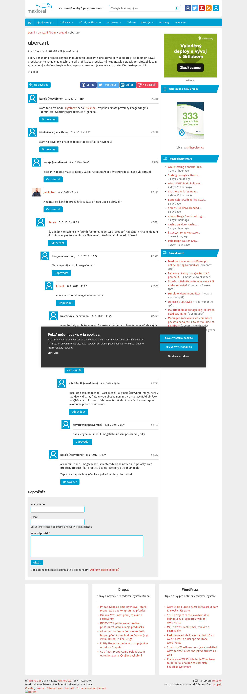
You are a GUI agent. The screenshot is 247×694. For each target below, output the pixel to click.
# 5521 (154, 222)
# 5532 (154, 454)
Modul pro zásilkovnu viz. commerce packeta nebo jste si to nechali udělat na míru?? (191, 322)
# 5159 (154, 162)
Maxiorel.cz (64, 680)
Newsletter (180, 22)
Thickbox (90, 108)
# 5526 (154, 286)
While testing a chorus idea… (185, 167)
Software (65, 22)
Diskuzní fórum (47, 32)
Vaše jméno (38, 504)
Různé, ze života (88, 22)
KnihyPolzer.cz (195, 147)
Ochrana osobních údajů (91, 688)
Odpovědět (41, 84)
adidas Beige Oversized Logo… (186, 216)
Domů (29, 22)
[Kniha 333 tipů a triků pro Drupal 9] (190, 120)
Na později (149, 84)
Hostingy (164, 22)
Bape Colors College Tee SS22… (187, 199)
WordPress (190, 590)
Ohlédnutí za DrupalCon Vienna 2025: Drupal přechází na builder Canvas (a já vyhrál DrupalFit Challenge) (124, 635)
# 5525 (154, 256)
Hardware (112, 22)
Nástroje (145, 22)
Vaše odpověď (39, 533)
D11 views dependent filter (184, 293)
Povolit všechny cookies (179, 338)
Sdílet (90, 84)
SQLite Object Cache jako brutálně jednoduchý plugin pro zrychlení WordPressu (188, 619)
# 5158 (154, 132)
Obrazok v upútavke (180, 301)
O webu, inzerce (35, 688)
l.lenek (52, 222)
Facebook (188, 8)
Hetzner (217, 680)
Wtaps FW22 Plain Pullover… (185, 183)
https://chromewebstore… (184, 232)
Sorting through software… (184, 175)
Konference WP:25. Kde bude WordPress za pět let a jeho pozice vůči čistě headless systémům (191, 663)
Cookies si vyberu (178, 356)
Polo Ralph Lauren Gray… (183, 240)
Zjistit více (53, 353)
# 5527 (154, 316)
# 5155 (154, 98)
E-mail (34, 517)
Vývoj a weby (44, 22)
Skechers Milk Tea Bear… (183, 191)
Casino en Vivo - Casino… (183, 224)
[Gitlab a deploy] (190, 76)
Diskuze (131, 22)
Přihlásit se (216, 8)
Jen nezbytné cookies (179, 347)
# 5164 (154, 192)
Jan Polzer (50, 192)
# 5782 (154, 383)
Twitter (195, 8)
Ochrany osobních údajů (104, 569)
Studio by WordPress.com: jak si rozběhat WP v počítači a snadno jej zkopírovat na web (192, 651)
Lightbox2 (71, 108)
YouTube (202, 8)
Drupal (63, 32)
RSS (209, 8)
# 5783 (154, 424)
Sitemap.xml (55, 688)
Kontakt (69, 688)
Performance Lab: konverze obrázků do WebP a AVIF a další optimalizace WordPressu (190, 639)
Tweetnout (109, 84)
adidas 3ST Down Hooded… (184, 208)
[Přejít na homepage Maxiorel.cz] (40, 11)
